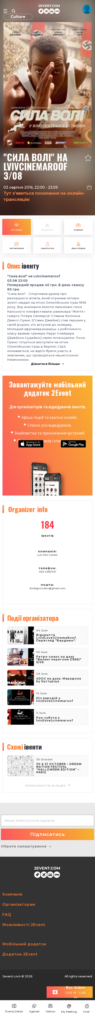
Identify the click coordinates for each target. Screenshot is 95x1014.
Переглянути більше (46, 785)
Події (33, 618)
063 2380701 (47, 571)
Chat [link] (86, 1011)
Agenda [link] (34, 1011)
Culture (18, 17)
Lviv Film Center (47, 555)
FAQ (6, 914)
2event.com (11, 976)
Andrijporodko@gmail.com (47, 588)
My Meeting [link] (69, 1011)
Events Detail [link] (14, 1011)
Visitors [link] (50, 1011)
